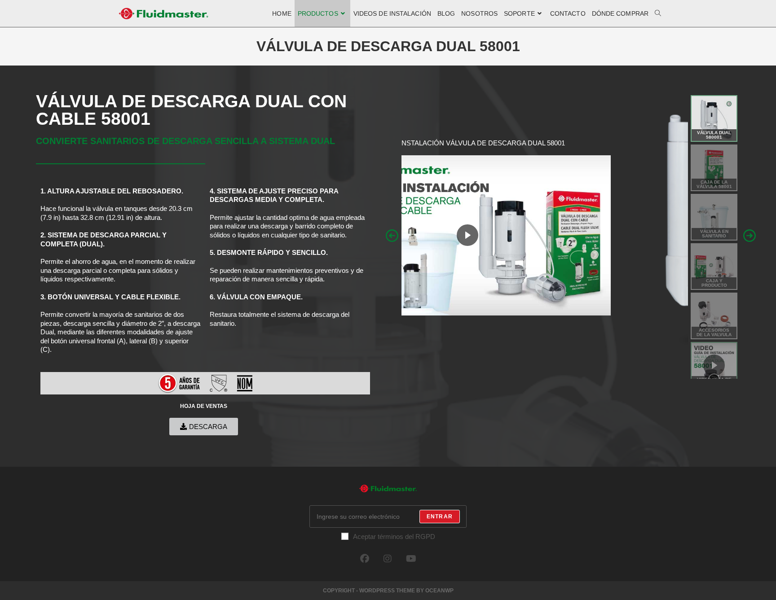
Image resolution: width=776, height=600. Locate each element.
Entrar (440, 516)
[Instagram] (387, 559)
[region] (570, 235)
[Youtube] (411, 559)
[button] (392, 235)
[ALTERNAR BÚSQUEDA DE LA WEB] (658, 13)
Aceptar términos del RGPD (394, 536)
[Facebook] (365, 559)
